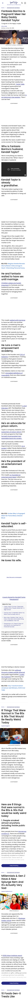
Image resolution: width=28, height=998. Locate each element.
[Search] (21, 3)
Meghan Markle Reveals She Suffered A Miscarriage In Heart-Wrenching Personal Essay (13, 266)
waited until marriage (17, 320)
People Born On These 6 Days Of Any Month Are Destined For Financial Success (13, 625)
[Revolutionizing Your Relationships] (14, 2)
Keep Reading (14, 865)
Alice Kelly (4, 26)
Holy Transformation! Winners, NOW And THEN (13, 688)
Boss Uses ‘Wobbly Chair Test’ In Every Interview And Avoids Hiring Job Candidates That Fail (14, 619)
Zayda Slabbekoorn (6, 891)
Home (2, 7)
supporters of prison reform (11, 432)
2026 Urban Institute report (12, 956)
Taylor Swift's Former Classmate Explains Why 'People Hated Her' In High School (14, 608)
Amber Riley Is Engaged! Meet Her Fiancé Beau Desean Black (13, 515)
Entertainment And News (13, 8)
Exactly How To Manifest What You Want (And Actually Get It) (14, 613)
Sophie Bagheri (5, 726)
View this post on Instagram (14, 577)
